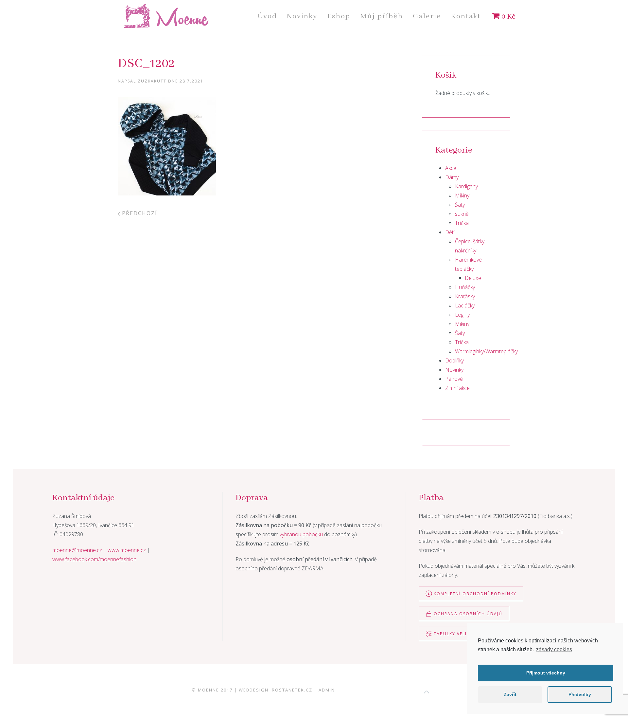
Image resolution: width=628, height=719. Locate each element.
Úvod (267, 16)
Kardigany (466, 186)
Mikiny (462, 195)
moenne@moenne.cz (77, 550)
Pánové (454, 378)
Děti (450, 232)
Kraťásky (465, 296)
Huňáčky (465, 287)
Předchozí (138, 213)
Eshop (338, 16)
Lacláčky (465, 305)
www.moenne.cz (127, 550)
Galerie (427, 16)
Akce (450, 168)
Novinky (302, 16)
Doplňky (454, 360)
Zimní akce (457, 388)
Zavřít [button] (510, 694)
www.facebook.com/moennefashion (94, 559)
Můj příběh (381, 16)
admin (327, 690)
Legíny (462, 314)
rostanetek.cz (292, 690)
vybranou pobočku (301, 534)
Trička (462, 223)
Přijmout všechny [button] (545, 672)
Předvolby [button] (579, 694)
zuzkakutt (152, 81)
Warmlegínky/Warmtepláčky (486, 351)
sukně (462, 213)
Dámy (452, 177)
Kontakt (466, 16)
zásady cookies (554, 649)
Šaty (460, 204)
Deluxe (473, 278)
